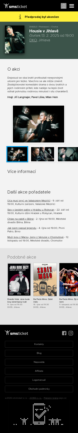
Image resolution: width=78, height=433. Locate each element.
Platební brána (51, 398)
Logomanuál (39, 379)
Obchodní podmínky (39, 388)
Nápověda (39, 362)
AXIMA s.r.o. (36, 398)
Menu (71, 6)
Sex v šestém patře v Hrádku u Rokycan (30, 209)
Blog (39, 353)
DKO (33, 40)
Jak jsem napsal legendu (21, 228)
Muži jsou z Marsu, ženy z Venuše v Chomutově (35, 237)
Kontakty (39, 344)
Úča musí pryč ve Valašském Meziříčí (28, 200)
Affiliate (39, 371)
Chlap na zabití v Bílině (20, 218)
